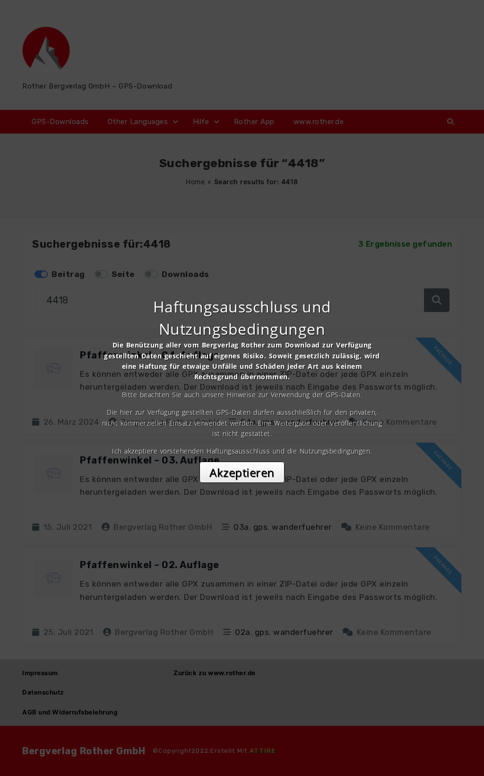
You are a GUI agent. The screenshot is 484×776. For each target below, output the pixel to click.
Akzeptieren (242, 472)
